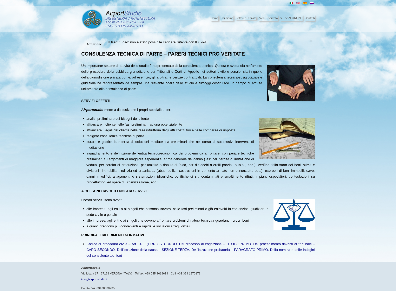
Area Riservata (268, 18)
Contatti (310, 18)
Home (214, 18)
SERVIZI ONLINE (291, 18)
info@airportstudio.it (94, 279)
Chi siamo (226, 18)
